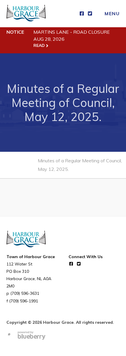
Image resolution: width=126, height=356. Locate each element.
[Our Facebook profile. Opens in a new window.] (82, 13)
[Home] (26, 14)
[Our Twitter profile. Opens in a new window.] (90, 13)
